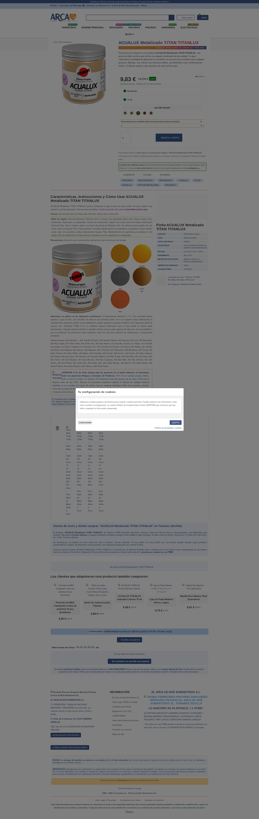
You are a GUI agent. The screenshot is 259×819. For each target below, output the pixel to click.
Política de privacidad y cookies (168, 427)
